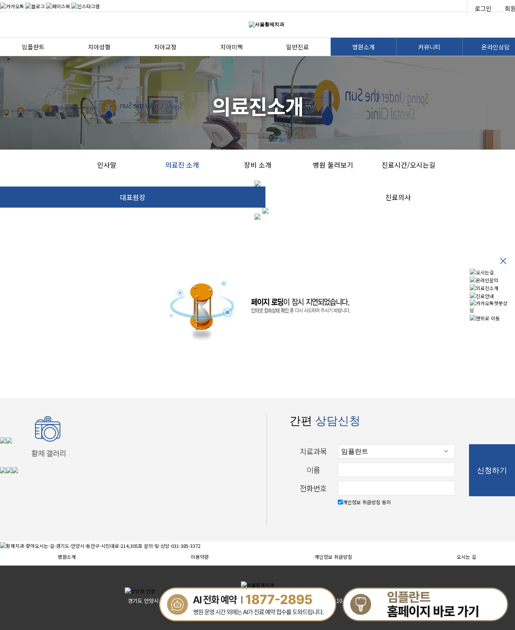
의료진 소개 (182, 165)
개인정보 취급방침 (333, 556)
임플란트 (33, 46)
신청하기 (492, 470)
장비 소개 (257, 165)
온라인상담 (495, 46)
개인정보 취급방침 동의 (367, 502)
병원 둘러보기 (333, 165)
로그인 (483, 8)
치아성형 (99, 46)
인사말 (106, 165)
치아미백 (231, 46)
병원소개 (363, 46)
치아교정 (165, 46)
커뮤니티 (429, 46)
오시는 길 (466, 556)
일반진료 (297, 46)
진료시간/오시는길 (408, 165)
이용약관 (200, 556)
